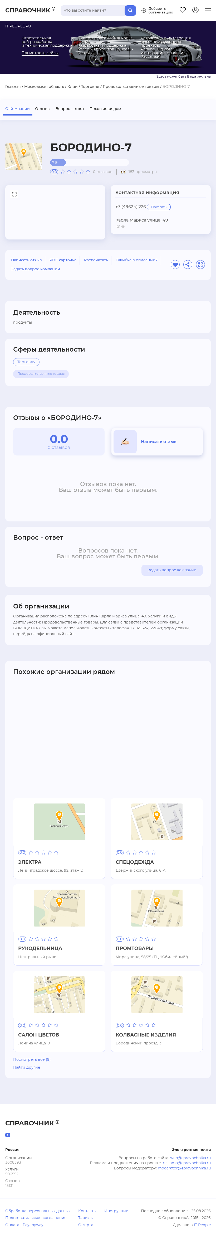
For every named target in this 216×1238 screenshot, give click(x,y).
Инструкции (116, 1211)
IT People (202, 1225)
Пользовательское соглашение (36, 1218)
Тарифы (86, 1218)
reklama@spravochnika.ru (187, 1163)
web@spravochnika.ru (190, 1158)
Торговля (90, 87)
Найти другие (26, 1067)
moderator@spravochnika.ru (184, 1168)
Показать (158, 207)
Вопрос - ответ (70, 109)
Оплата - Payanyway (24, 1225)
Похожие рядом (105, 109)
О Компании (17, 109)
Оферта (85, 1225)
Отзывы (42, 109)
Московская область (44, 87)
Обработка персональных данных (37, 1211)
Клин (72, 87)
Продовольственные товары (131, 87)
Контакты (87, 1211)
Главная (13, 87)
